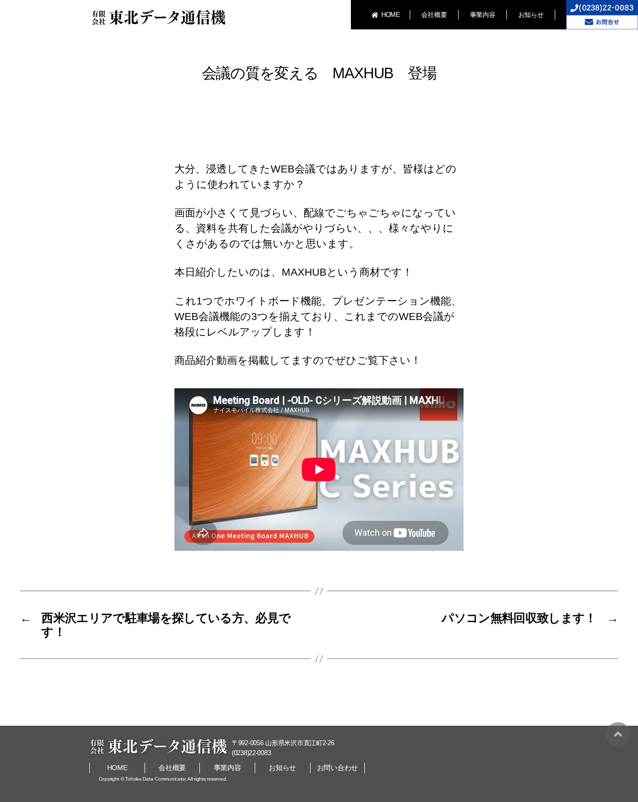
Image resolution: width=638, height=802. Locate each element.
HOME (390, 14)
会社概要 (434, 14)
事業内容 (482, 14)
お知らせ (531, 14)
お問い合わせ (337, 768)
